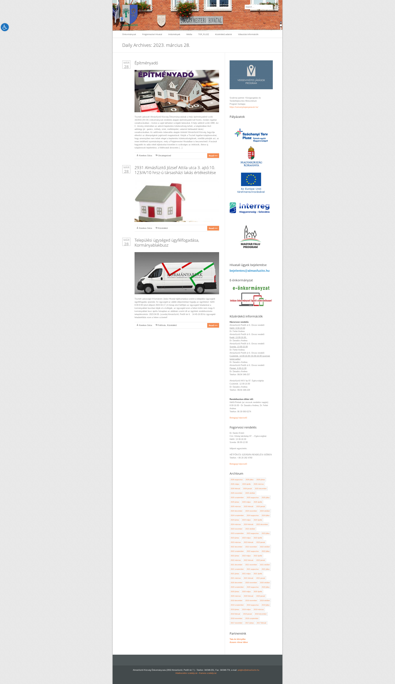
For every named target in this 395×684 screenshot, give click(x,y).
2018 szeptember (251, 618)
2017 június (249, 623)
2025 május (246, 502)
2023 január (260, 542)
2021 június (235, 574)
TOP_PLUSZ (203, 34)
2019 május (246, 609)
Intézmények (174, 34)
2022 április (258, 556)
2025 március (236, 506)
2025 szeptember (237, 497)
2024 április (258, 520)
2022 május (246, 556)
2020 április (258, 591)
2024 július (266, 515)
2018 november (236, 618)
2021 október (265, 565)
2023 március (236, 542)
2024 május (246, 520)
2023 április (258, 538)
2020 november (251, 582)
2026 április (246, 484)
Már (126, 62)
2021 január (260, 578)
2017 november (236, 623)
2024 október (265, 511)
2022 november (251, 547)
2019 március (259, 609)
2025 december (261, 488)
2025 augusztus (253, 497)
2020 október (265, 582)
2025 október (250, 493)
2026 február (235, 488)
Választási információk (248, 34)
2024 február (248, 524)
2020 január (260, 596)
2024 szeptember (237, 515)
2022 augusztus (253, 551)
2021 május (246, 574)
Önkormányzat (129, 34)
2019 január (247, 614)
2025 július (266, 497)
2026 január (247, 488)
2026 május (235, 484)
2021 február (248, 578)
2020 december (236, 582)
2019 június (235, 609)
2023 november (236, 529)
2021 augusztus (253, 569)
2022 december (236, 547)
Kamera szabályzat (207, 673)
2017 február (261, 623)
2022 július (266, 551)
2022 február (248, 560)
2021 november (251, 565)
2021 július (266, 569)
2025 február (248, 506)
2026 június (260, 479)
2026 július (250, 479)
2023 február (248, 542)
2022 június (235, 556)
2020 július (266, 587)
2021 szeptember (237, 569)
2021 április (258, 574)
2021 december (236, 565)
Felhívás (162, 325)
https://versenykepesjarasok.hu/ (244, 107)
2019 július (266, 605)
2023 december (262, 524)
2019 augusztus (253, 605)
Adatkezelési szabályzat (186, 673)
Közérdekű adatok (223, 34)
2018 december (261, 614)
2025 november (236, 493)
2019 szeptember (237, 605)
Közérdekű (163, 228)
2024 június (235, 520)
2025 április (258, 502)
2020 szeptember (237, 587)
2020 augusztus (253, 587)
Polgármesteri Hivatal (152, 34)
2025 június (235, 502)
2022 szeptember (237, 551)
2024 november (251, 511)
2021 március (236, 578)
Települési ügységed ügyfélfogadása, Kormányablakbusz (167, 242)
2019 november (251, 600)
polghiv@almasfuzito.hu (248, 670)
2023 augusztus (253, 533)
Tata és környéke (237, 639)
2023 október (250, 529)
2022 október (265, 547)
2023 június (235, 538)
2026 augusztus (237, 479)
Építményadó (146, 63)
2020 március (236, 596)
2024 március (236, 524)
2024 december (236, 511)
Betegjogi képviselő (238, 418)
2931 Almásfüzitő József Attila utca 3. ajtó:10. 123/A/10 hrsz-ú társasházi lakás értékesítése (175, 170)
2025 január (260, 506)
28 (126, 67)
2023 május (246, 538)
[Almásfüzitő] (130, 15)
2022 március (236, 560)
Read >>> (213, 155)
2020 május (246, 591)
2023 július (266, 533)
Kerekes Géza (145, 155)
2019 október (265, 600)
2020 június (235, 591)
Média (189, 34)
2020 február (248, 596)
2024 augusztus (253, 515)
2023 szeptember (237, 533)
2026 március (259, 484)
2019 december (236, 600)
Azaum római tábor (239, 642)
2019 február (235, 614)
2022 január (260, 560)
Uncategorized (164, 155)
